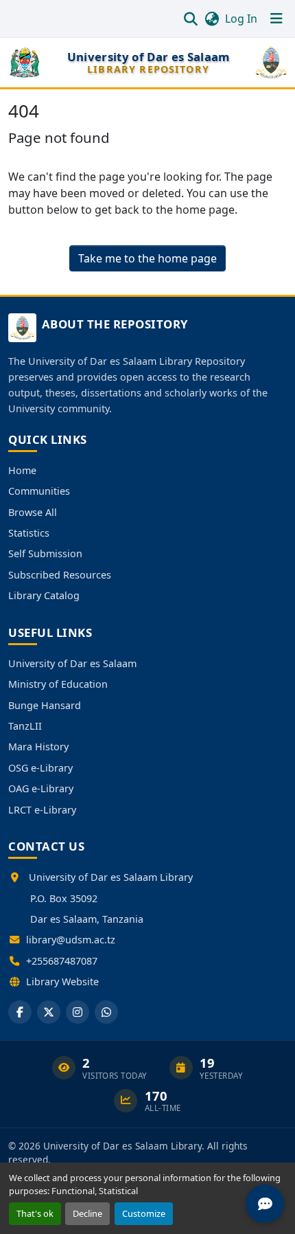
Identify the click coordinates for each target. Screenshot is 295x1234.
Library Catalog (44, 595)
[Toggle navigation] (276, 18)
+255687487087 (61, 960)
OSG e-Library (40, 767)
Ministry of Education (58, 684)
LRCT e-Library (42, 809)
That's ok (35, 1213)
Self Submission (45, 553)
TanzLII (25, 725)
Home (22, 470)
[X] (48, 1012)
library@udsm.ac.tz (70, 939)
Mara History (38, 746)
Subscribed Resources (59, 574)
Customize (143, 1213)
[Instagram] (77, 1012)
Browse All (32, 512)
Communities (39, 490)
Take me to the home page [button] (147, 258)
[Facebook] (20, 1012)
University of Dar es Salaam (72, 663)
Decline (87, 1213)
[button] (190, 18)
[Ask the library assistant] (265, 1204)
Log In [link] (241, 18)
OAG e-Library (40, 788)
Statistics (28, 532)
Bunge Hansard (44, 705)
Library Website (62, 981)
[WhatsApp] (106, 1012)
